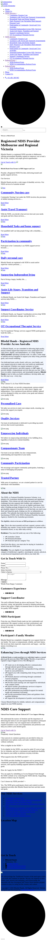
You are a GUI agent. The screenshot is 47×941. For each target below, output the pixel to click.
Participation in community (16, 241)
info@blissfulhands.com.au (16, 866)
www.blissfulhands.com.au (16, 868)
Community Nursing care (15, 192)
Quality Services (10, 418)
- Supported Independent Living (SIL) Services (21, 810)
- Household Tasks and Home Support (18, 802)
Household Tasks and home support (21, 226)
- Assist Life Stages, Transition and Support (20, 812)
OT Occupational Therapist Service (21, 326)
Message (4, 580)
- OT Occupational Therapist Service (18, 816)
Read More (5, 203)
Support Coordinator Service (17, 309)
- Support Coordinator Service (15, 814)
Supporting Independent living (18, 274)
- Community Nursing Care (14, 798)
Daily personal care (12, 257)
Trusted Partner (10, 477)
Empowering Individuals (15, 433)
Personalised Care (11, 403)
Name (3, 563)
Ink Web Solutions (27, 890)
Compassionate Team (13, 448)
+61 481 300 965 (13, 78)
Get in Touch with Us (8, 162)
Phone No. (4, 568)
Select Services (6, 570)
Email (3, 565)
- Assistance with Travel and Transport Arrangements (23, 800)
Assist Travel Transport (14, 209)
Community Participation (15, 463)
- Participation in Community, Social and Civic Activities (24, 808)
